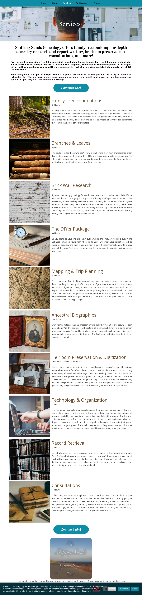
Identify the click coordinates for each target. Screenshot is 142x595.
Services (67, 3)
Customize (123, 589)
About (55, 3)
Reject (112, 589)
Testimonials (82, 3)
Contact (98, 3)
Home (43, 3)
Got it (134, 589)
